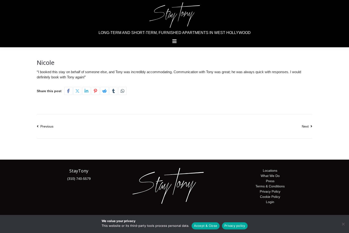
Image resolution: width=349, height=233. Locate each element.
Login (270, 202)
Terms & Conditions (270, 186)
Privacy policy (234, 226)
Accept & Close (205, 226)
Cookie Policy (270, 197)
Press (270, 181)
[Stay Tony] (174, 15)
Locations (270, 170)
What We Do (270, 176)
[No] (343, 224)
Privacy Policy (270, 191)
